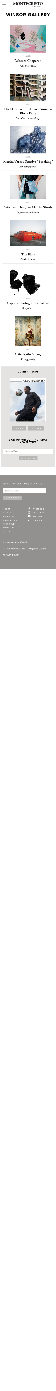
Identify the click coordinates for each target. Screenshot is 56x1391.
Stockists (8, 513)
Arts (28, 56)
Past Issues (9, 524)
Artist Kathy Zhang (28, 354)
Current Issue (11, 520)
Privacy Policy (11, 555)
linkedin (37, 520)
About (6, 509)
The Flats (28, 254)
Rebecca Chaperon (28, 60)
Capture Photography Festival (28, 303)
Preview (18, 428)
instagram (39, 513)
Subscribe (36, 428)
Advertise (8, 516)
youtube (37, 516)
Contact (8, 531)
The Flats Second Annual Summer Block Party (28, 111)
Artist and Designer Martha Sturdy (28, 207)
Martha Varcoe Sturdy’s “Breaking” (28, 161)
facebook (38, 509)
